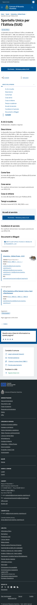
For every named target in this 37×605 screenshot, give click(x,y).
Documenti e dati (6, 404)
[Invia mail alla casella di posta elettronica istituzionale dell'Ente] (17, 495)
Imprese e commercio (7, 427)
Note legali (4, 565)
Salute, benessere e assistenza (10, 430)
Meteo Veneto (5, 542)
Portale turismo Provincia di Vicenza (11, 545)
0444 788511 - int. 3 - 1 (15, 262)
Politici (3, 412)
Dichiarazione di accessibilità (9, 567)
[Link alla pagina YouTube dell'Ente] (14, 587)
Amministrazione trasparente (9, 570)
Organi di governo (6, 406)
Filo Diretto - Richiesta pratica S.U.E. (18, 69)
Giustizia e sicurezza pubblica (9, 424)
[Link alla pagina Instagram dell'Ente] (8, 587)
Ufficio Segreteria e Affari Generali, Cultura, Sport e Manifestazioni (18, 292)
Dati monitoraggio (6, 596)
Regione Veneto (6, 2)
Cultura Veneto (5, 539)
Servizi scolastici (5, 447)
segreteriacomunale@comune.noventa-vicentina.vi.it (14, 302)
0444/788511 (10, 490)
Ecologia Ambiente (6, 441)
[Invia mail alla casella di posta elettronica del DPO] (15, 513)
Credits (31, 596)
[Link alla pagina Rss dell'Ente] (18, 587)
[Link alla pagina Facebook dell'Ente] (2, 587)
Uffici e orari (4, 501)
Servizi (7, 14)
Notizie (3, 462)
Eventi (3, 474)
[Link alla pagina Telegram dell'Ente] (11, 587)
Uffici (2, 415)
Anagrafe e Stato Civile (7, 450)
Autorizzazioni (5, 452)
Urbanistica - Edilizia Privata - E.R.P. (14, 256)
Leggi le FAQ (4, 572)
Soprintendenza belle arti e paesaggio (11, 548)
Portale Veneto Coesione (8, 559)
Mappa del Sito (12, 598)
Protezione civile (5, 537)
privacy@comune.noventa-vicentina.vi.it (12, 520)
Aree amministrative (7, 401)
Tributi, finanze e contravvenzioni (10, 433)
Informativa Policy (6, 531)
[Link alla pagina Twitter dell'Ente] (5, 587)
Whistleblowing (5, 438)
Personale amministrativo (8, 409)
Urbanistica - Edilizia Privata (18, 14)
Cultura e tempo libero (7, 436)
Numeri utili (4, 504)
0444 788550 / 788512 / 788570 (18, 297)
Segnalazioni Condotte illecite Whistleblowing (14, 556)
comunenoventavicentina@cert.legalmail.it (15, 278)
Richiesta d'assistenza (7, 578)
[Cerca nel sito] (31, 7)
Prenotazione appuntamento (9, 576)
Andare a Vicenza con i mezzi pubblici (11, 551)
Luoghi (3, 472)
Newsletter (4, 589)
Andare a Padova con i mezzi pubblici (11, 553)
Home (2, 14)
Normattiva (4, 534)
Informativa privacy (6, 562)
